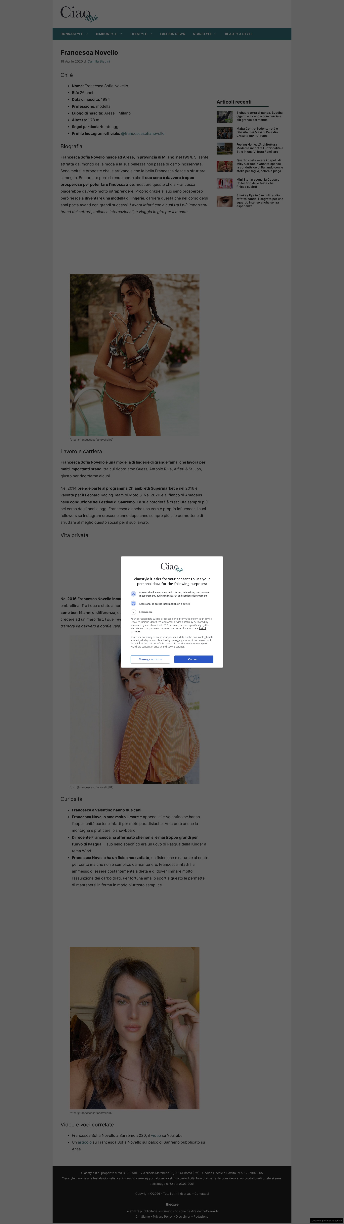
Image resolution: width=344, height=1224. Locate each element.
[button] (172, 612)
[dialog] (172, 612)
